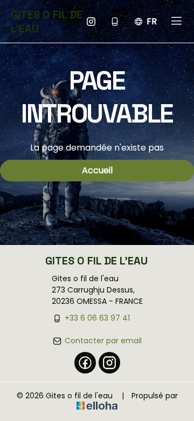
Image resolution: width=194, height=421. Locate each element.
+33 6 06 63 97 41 (97, 318)
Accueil (97, 170)
